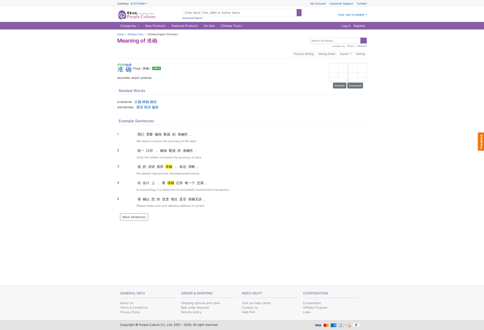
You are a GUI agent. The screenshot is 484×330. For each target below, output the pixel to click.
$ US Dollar (138, 3)
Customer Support (341, 3)
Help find (248, 312)
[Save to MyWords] (163, 68)
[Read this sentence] (122, 134)
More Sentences (134, 217)
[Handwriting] (357, 40)
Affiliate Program (315, 307)
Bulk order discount (195, 307)
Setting (360, 53)
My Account (318, 3)
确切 (153, 102)
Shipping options (193, 303)
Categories (128, 26)
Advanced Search (192, 18)
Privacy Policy (130, 312)
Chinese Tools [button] (231, 26)
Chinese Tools (136, 34)
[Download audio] (167, 68)
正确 (137, 102)
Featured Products (184, 26)
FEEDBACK (480, 141)
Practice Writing (304, 53)
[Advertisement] (242, 256)
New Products (155, 26)
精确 (145, 102)
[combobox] (239, 12)
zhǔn (121, 64)
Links (306, 312)
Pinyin (350, 46)
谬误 (139, 107)
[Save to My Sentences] (127, 134)
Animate (340, 85)
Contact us (250, 307)
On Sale (209, 26)
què (128, 64)
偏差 (155, 107)
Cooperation (312, 303)
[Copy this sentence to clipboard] (125, 134)
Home (120, 34)
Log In (346, 26)
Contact (362, 3)
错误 (147, 107)
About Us (126, 303)
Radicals (362, 46)
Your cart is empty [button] (351, 14)
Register (359, 26)
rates (216, 303)
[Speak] (165, 68)
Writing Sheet (327, 53)
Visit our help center (256, 303)
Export (344, 53)
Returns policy (191, 312)
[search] (299, 12)
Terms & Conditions (134, 307)
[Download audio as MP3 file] (124, 134)
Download (355, 85)
